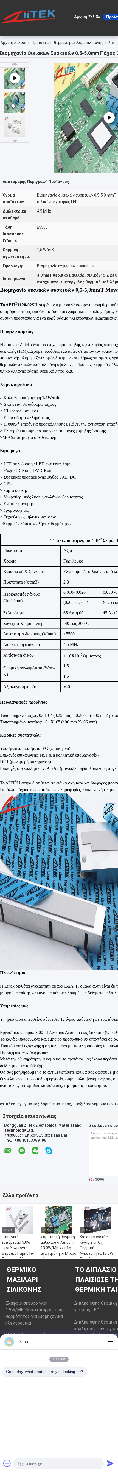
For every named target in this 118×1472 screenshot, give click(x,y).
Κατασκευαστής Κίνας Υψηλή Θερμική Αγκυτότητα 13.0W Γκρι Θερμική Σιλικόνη (96, 1251)
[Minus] (110, 1341)
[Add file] (7, 1463)
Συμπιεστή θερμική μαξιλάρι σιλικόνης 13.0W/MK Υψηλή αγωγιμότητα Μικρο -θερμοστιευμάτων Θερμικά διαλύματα (58, 1251)
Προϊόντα (40, 42)
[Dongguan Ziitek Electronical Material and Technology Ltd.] (30, 16)
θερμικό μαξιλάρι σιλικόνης (78, 42)
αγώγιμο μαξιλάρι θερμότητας (44, 1104)
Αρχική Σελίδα (87, 17)
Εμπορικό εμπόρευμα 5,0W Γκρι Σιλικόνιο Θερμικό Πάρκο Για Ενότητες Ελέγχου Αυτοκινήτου (18, 1251)
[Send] (110, 1463)
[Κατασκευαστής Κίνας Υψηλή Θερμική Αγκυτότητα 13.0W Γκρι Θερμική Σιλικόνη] (97, 1220)
